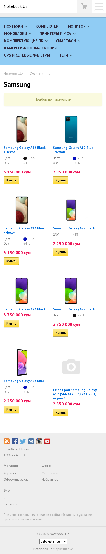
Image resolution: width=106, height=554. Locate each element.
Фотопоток (50, 473)
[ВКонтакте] (31, 443)
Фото (46, 465)
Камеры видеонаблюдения (30, 47)
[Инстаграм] (39, 443)
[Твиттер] (23, 443)
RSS (7, 498)
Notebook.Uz (16, 6)
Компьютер (47, 26)
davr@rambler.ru (16, 449)
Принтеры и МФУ (55, 33)
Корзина (10, 473)
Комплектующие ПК (23, 40)
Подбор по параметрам (53, 99)
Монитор (77, 26)
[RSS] (7, 443)
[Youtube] (47, 443)
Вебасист (10, 504)
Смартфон (66, 40)
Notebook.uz (42, 549)
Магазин (11, 465)
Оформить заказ (16, 479)
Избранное (50, 479)
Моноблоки (15, 33)
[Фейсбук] (15, 443)
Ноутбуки (13, 26)
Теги (63, 55)
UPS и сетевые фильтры (27, 55)
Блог (7, 490)
